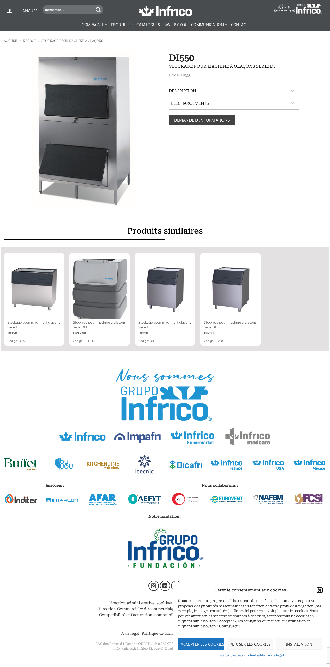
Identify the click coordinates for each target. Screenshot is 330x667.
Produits (120, 24)
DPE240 (79, 333)
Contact (239, 24)
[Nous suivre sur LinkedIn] (165, 586)
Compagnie (93, 24)
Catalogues (148, 24)
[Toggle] (293, 91)
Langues (28, 10)
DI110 (143, 333)
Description (182, 90)
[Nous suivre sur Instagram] (153, 586)
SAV (166, 24)
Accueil (11, 41)
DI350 (12, 333)
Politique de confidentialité (242, 655)
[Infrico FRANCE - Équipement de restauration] (165, 11)
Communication (207, 24)
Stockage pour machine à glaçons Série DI (33, 324)
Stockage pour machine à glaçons (72, 41)
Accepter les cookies (202, 644)
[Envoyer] (98, 9)
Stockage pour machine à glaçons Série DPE (99, 324)
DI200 (209, 333)
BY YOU (180, 24)
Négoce (29, 41)
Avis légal (276, 655)
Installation (299, 644)
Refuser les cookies (250, 644)
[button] (319, 590)
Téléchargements (189, 103)
